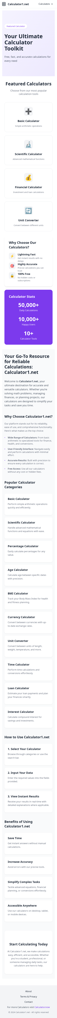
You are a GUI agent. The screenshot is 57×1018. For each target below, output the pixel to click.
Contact (28, 1001)
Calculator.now (42, 1007)
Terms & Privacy (28, 996)
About (28, 991)
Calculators (44, 4)
